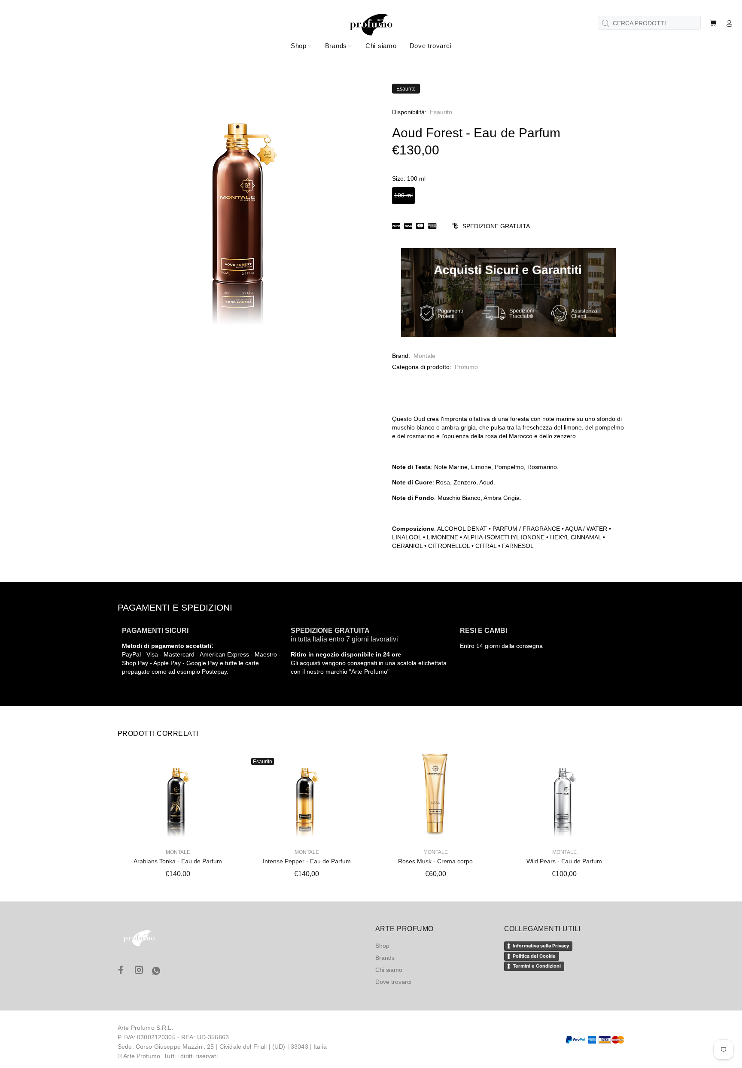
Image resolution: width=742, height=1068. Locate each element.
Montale (424, 355)
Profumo (466, 366)
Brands (385, 957)
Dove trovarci (393, 981)
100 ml (403, 195)
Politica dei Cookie (534, 956)
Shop (382, 945)
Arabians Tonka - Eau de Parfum (178, 861)
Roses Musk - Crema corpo (435, 861)
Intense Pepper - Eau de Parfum (307, 861)
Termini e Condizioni (537, 966)
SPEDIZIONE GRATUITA (496, 226)
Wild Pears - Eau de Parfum (564, 861)
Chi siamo (388, 969)
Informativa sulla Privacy (541, 946)
